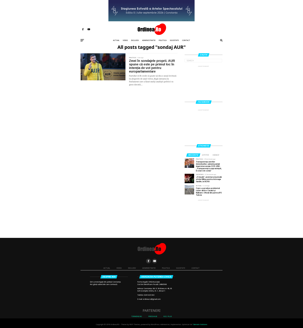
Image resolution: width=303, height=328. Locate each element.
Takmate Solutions (200, 324)
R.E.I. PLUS (167, 316)
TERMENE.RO (136, 316)
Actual (116, 40)
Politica (163, 40)
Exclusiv (135, 40)
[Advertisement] (203, 82)
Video (125, 40)
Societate (174, 40)
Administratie (148, 40)
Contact (186, 40)
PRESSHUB (152, 316)
